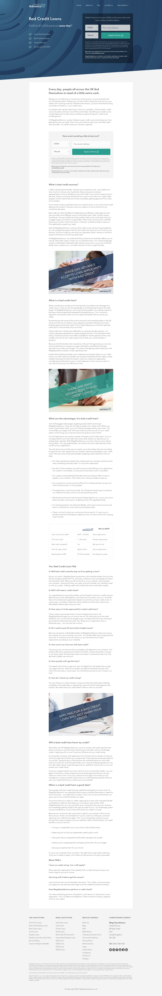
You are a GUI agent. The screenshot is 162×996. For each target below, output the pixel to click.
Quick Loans (33, 932)
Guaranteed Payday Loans (65, 938)
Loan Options (122, 5)
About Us (89, 5)
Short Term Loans (35, 923)
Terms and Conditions (90, 938)
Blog (84, 926)
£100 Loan (60, 941)
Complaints (86, 953)
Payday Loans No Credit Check (40, 938)
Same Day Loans (62, 923)
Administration (87, 944)
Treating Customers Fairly (91, 935)
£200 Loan (60, 944)
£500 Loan (60, 947)
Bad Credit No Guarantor (65, 935)
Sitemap (85, 959)
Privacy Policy (87, 941)
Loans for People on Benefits (39, 944)
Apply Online (114, 35)
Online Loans (60, 929)
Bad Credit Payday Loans (38, 926)
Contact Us (109, 5)
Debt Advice (86, 932)
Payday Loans (34, 935)
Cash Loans (60, 926)
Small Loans (60, 932)
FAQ (98, 5)
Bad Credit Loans (35, 929)
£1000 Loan (60, 950)
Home (78, 5)
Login (84, 947)
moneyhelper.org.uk (98, 53)
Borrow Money (34, 941)
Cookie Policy (87, 950)
